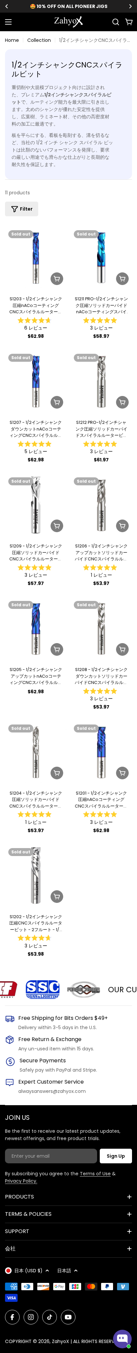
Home (12, 40)
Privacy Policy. (21, 1181)
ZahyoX (60, 1341)
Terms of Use (95, 1173)
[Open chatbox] (122, 1339)
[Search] (116, 22)
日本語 (64, 1270)
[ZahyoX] (35, 989)
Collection (39, 40)
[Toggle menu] (8, 22)
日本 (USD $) (28, 1270)
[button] (6, 6)
